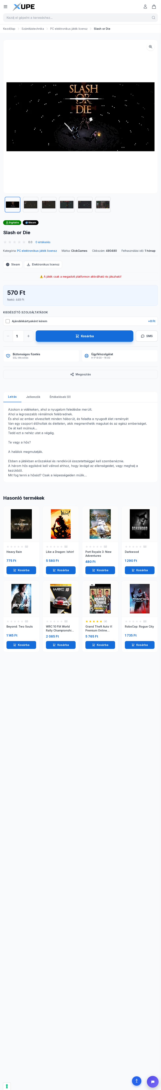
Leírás (12, 396)
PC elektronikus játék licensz (69, 28)
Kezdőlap (9, 28)
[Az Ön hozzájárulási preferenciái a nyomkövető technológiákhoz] (7, 1086)
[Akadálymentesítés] (136, 1081)
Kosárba (23, 570)
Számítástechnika (33, 28)
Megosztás (83, 374)
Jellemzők (33, 396)
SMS (149, 336)
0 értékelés (43, 242)
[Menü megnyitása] (5, 7)
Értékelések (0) (60, 396)
